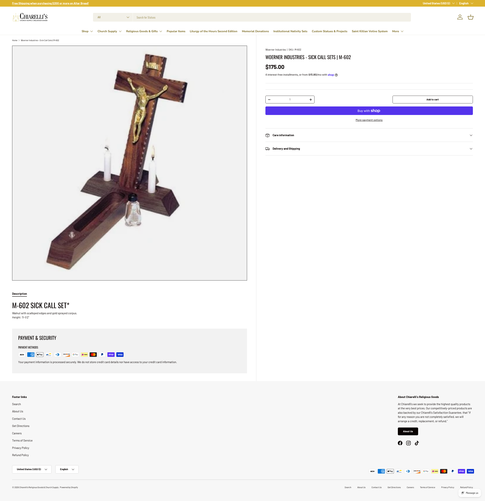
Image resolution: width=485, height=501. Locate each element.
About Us (17, 411)
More (395, 31)
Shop (85, 31)
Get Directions (20, 426)
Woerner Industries (275, 49)
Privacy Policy (20, 447)
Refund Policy (20, 455)
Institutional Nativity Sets (290, 31)
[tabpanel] (129, 310)
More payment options (369, 120)
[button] (470, 17)
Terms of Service (22, 440)
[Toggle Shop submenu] (91, 31)
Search (16, 404)
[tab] (19, 294)
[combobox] (252, 17)
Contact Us (19, 418)
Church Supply (107, 31)
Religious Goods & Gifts (142, 31)
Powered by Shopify (69, 487)
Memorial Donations (255, 31)
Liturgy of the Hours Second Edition (213, 31)
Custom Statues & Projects (329, 31)
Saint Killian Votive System (370, 31)
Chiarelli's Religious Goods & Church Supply (39, 487)
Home (14, 40)
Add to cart (432, 99)
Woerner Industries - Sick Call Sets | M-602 (40, 40)
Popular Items (176, 31)
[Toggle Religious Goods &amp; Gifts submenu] (160, 31)
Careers (17, 433)
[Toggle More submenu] (402, 31)
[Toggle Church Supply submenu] (120, 31)
